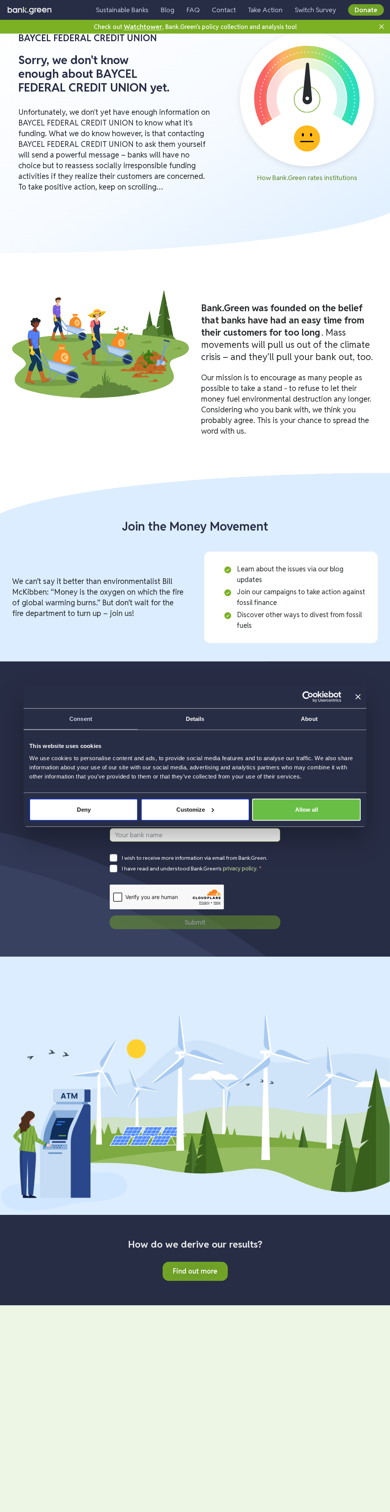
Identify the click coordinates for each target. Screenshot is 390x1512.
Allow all (306, 809)
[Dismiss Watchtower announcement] (381, 26)
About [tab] (309, 719)
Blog (167, 9)
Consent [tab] (80, 719)
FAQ (193, 9)
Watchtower (143, 26)
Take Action (265, 9)
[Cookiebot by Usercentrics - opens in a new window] (308, 697)
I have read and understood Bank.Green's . (192, 868)
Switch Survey (315, 9)
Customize (190, 809)
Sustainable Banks (122, 9)
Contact (224, 9)
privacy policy (240, 868)
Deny (84, 809)
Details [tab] (195, 719)
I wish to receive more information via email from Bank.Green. (194, 857)
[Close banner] (358, 697)
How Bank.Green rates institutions (307, 177)
